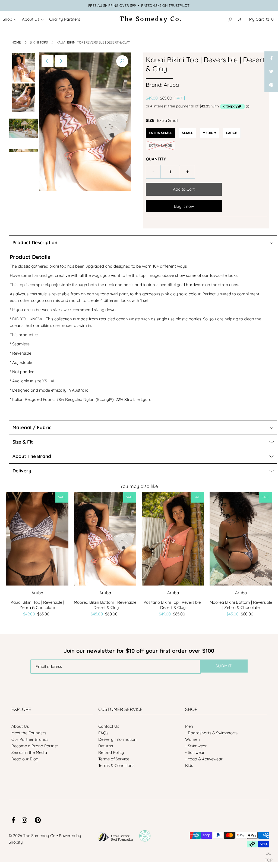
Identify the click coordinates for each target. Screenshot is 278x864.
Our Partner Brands (29, 739)
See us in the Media (29, 752)
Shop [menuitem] (7, 19)
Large (231, 133)
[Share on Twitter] (271, 72)
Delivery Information (117, 739)
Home (16, 42)
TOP (269, 858)
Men (189, 726)
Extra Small (160, 133)
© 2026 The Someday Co (32, 835)
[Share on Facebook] (271, 58)
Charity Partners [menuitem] (64, 19)
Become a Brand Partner (34, 745)
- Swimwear (196, 745)
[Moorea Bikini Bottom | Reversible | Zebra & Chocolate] (241, 539)
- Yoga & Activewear (204, 758)
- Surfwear (195, 752)
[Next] (61, 61)
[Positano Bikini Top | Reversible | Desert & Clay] (173, 539)
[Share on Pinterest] (271, 85)
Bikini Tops (39, 42)
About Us (20, 726)
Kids (189, 765)
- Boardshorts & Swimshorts (211, 732)
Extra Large (160, 145)
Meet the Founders (28, 732)
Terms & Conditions (116, 765)
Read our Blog (24, 758)
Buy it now (184, 206)
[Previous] (47, 61)
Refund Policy (111, 752)
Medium (209, 133)
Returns (105, 745)
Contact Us (108, 726)
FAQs (103, 732)
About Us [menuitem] (30, 19)
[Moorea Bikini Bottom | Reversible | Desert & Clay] (105, 539)
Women (192, 739)
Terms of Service (113, 758)
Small (187, 133)
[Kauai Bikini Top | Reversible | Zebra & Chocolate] (37, 539)
